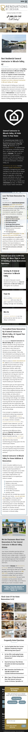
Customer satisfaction (10, 316)
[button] (14, 648)
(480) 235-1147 (15, 16)
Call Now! (22, 702)
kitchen (11, 147)
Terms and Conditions (20, 731)
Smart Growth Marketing (13, 726)
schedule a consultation (9, 577)
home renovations (15, 167)
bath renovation (15, 233)
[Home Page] (14, 10)
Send (23, 726)
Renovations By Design (10, 165)
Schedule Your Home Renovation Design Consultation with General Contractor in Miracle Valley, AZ (14, 588)
